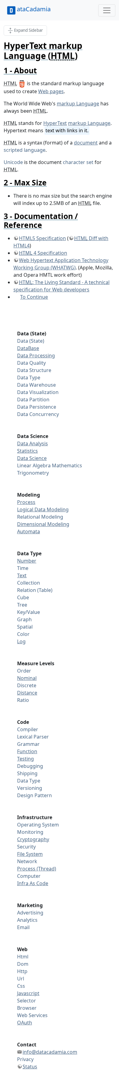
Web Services (32, 1015)
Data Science (32, 458)
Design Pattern (34, 795)
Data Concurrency (38, 414)
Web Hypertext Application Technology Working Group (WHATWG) (60, 264)
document (86, 142)
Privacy (25, 1059)
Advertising (30, 912)
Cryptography (33, 839)
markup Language (78, 103)
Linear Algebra (34, 465)
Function (27, 751)
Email (23, 927)
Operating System (38, 824)
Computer (29, 876)
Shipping (27, 773)
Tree (22, 604)
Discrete (26, 685)
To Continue (34, 297)
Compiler (27, 729)
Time (22, 568)
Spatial (25, 626)
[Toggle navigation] (106, 10)
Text (22, 575)
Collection (28, 582)
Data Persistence (36, 406)
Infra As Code (32, 883)
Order (24, 670)
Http (22, 971)
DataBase (28, 348)
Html (22, 956)
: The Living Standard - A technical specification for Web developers (61, 286)
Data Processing (36, 355)
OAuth (24, 1022)
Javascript (28, 993)
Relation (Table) (34, 590)
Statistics (27, 450)
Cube (23, 597)
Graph (24, 619)
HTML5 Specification (42, 238)
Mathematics (67, 465)
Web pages (51, 91)
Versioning (29, 788)
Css (21, 986)
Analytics (27, 920)
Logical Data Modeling (43, 509)
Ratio (23, 700)
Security (26, 846)
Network (27, 861)
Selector (26, 1000)
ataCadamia (34, 9)
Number (26, 560)
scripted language (24, 150)
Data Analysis (32, 443)
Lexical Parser (33, 736)
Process (26, 502)
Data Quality (31, 362)
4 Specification (43, 253)
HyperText (55, 123)
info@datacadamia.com (50, 1052)
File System (30, 854)
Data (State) (30, 341)
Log (21, 641)
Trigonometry (33, 472)
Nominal (27, 678)
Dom (22, 964)
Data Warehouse (36, 384)
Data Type (28, 377)
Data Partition (33, 399)
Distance (27, 692)
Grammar (28, 744)
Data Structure (34, 370)
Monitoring (30, 832)
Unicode (13, 162)
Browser (27, 1008)
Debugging (30, 766)
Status (30, 1066)
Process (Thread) (36, 868)
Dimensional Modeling (43, 524)
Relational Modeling (40, 516)
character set (78, 162)
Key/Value (28, 612)
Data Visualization (38, 392)
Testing (25, 758)
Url (20, 978)
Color (23, 634)
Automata (28, 531)
